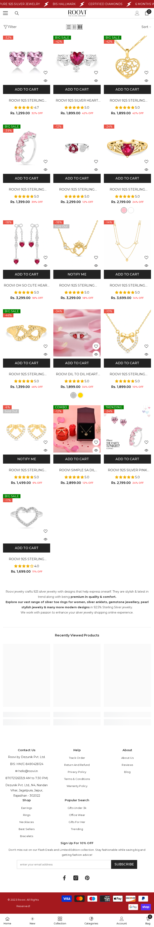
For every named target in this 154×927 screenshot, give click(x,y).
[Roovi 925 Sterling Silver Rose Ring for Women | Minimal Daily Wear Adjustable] (76, 148)
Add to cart (26, 89)
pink (124, 210)
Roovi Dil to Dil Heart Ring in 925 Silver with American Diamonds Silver (77, 374)
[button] (68, 27)
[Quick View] (45, 80)
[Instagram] (76, 878)
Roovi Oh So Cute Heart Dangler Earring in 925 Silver (26, 286)
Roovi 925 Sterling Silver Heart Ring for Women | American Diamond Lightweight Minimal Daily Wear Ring (26, 559)
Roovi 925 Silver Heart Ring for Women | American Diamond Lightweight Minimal (77, 101)
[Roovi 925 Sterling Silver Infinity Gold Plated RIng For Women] (26, 333)
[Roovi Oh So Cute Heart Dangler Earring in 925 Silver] (26, 244)
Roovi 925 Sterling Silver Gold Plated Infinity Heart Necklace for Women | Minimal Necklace (77, 286)
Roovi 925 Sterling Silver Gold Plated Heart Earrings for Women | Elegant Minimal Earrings (27, 470)
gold (80, 395)
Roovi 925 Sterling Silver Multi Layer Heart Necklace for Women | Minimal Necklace (127, 286)
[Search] (16, 13)
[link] (26, 714)
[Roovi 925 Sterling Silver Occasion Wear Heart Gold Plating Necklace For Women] (127, 59)
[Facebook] (64, 878)
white (131, 210)
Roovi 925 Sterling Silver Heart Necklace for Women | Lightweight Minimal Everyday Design (127, 374)
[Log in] (137, 13)
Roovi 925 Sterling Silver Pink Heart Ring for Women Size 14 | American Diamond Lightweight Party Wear (26, 190)
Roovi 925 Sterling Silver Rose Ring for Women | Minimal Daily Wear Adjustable (77, 190)
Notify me (77, 274)
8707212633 (13, 778)
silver (73, 395)
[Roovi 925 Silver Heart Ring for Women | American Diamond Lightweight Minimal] (76, 59)
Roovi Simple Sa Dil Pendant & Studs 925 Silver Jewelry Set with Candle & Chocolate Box (77, 470)
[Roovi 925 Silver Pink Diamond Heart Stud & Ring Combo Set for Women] (127, 429)
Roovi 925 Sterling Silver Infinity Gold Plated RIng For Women (27, 374)
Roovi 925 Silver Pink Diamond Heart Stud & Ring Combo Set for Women (127, 470)
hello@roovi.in (28, 771)
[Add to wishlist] (45, 72)
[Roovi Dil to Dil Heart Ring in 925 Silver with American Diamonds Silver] (76, 333)
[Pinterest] (87, 878)
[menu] (5, 13)
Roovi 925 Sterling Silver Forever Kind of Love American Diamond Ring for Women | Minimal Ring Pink (127, 190)
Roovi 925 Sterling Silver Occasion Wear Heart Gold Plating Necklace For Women (127, 101)
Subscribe (124, 864)
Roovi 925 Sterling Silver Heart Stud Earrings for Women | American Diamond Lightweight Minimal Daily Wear (26, 101)
